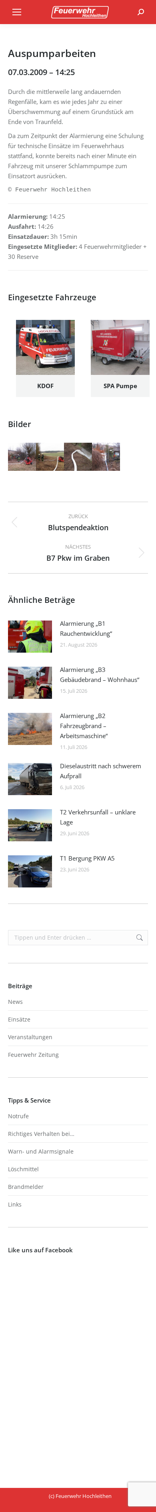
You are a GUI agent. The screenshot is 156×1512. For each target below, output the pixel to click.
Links (15, 1204)
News (15, 1001)
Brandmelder (26, 1186)
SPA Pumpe (120, 386)
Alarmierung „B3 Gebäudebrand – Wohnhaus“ (99, 674)
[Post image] (30, 637)
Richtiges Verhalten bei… (41, 1134)
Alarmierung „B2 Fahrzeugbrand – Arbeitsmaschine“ (84, 726)
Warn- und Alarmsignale (41, 1151)
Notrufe (18, 1116)
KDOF (45, 386)
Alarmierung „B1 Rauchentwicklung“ (86, 628)
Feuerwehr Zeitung (33, 1054)
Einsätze (19, 1019)
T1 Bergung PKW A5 (87, 858)
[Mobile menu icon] (17, 12)
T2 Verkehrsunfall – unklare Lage (98, 817)
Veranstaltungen (30, 1037)
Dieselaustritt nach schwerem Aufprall (100, 771)
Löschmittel (23, 1169)
